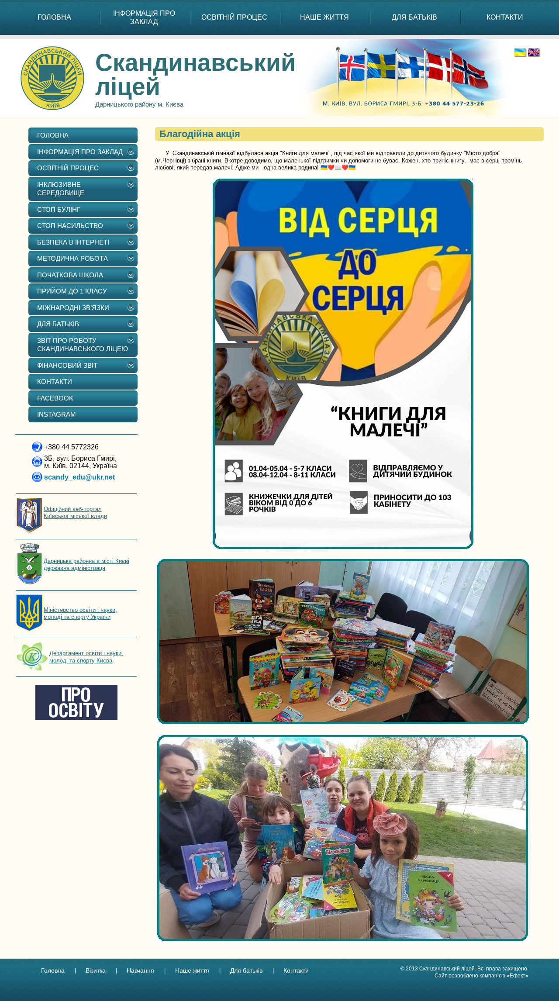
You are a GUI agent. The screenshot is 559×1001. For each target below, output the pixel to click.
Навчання (140, 970)
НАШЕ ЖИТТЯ (324, 17)
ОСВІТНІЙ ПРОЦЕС (234, 17)
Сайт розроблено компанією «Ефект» (481, 976)
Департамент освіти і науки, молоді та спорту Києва (86, 656)
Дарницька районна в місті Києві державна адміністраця (86, 564)
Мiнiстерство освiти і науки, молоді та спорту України (80, 613)
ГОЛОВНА (54, 17)
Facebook (55, 398)
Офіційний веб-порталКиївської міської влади (75, 512)
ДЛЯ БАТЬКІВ (414, 17)
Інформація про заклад (144, 17)
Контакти (296, 970)
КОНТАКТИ (505, 17)
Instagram (56, 414)
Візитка (96, 970)
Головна (53, 970)
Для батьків (246, 970)
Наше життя (192, 970)
